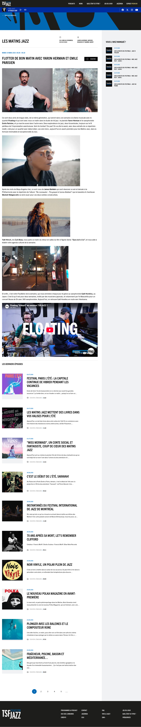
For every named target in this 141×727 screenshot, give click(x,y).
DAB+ (103, 717)
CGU (82, 717)
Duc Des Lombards (67, 714)
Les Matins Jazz (15, 40)
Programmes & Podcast (69, 710)
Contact (84, 710)
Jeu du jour (108, 3)
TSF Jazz (6, 3)
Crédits (63, 717)
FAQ (103, 710)
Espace (131, 3)
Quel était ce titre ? (93, 3)
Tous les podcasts (10, 15)
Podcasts (71, 3)
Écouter (93, 59)
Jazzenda (120, 3)
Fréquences (127, 717)
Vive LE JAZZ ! (106, 714)
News (81, 3)
